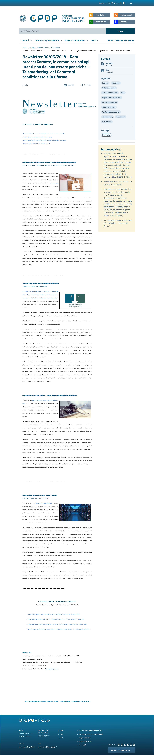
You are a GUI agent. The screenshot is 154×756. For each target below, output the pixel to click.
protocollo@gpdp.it (27, 747)
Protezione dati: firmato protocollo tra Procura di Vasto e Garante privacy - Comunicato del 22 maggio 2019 (55, 619)
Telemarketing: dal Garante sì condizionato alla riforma (37, 137)
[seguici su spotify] (124, 3)
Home (24, 47)
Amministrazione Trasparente (120, 40)
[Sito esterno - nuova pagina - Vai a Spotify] (134, 744)
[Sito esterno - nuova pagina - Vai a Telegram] (128, 744)
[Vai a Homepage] (35, 722)
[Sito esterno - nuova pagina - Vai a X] (131, 744)
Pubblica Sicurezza (109, 88)
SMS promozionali (108, 107)
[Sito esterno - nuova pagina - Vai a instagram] (122, 744)
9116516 (109, 65)
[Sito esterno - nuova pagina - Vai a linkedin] (119, 744)
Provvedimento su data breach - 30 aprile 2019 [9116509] (118, 183)
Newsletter (55, 47)
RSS (61, 737)
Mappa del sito (85, 741)
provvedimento (54, 183)
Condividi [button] (87, 85)
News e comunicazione (75, 40)
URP (61, 730)
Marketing (115, 83)
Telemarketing (107, 117)
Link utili (82, 745)
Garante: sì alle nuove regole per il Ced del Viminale (36, 144)
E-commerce (106, 121)
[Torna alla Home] (52, 18)
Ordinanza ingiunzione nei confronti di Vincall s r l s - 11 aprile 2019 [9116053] (118, 223)
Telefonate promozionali (111, 112)
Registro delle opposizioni (111, 97)
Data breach (120, 117)
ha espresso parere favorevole (44, 503)
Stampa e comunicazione (39, 47)
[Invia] (120, 31)
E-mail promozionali (109, 102)
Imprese (105, 83)
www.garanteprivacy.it (52, 669)
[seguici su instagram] (112, 3)
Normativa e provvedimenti (47, 40)
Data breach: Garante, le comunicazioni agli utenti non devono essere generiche (44, 134)
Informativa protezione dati (90, 730)
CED (122, 92)
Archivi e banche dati (110, 92)
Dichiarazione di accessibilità (91, 734)
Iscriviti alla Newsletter (120, 750)
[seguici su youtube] (115, 3)
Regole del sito (85, 737)
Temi (93, 40)
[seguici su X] (121, 3)
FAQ (61, 734)
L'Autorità (25, 40)
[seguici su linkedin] (109, 3)
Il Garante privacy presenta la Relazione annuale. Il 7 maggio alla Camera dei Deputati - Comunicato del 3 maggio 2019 (58, 629)
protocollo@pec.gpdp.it (47, 747)
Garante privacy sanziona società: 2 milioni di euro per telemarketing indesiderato (44, 140)
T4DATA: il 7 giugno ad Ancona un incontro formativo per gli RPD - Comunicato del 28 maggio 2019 (53, 614)
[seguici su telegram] (118, 3)
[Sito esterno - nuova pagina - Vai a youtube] (125, 744)
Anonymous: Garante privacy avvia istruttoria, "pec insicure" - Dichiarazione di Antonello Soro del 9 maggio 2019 (57, 624)
